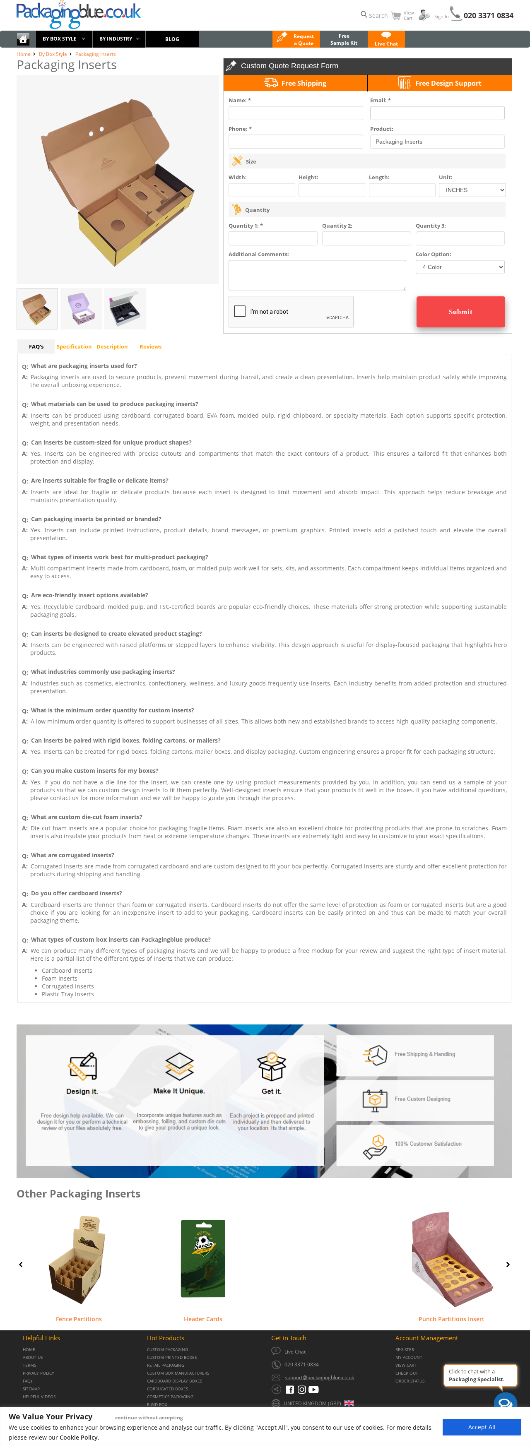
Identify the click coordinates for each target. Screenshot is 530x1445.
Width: (238, 177)
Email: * (380, 100)
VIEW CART (406, 1365)
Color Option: (433, 254)
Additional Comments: (259, 254)
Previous (21, 1264)
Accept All (482, 1427)
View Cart (409, 15)
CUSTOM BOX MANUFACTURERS (178, 1373)
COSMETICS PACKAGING (170, 1396)
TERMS (29, 1365)
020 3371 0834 (488, 15)
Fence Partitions (79, 1318)
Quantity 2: (337, 225)
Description (112, 346)
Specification (74, 346)
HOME (29, 1349)
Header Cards (203, 1318)
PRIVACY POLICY (38, 1373)
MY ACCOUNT (408, 1357)
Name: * (240, 100)
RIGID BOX (157, 1404)
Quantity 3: (431, 225)
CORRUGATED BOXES (167, 1389)
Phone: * (240, 128)
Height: (308, 177)
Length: (379, 177)
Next (508, 1264)
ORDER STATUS (409, 1381)
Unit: (446, 177)
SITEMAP (31, 1389)
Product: (381, 128)
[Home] (23, 44)
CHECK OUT (406, 1373)
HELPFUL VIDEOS (39, 1396)
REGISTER (404, 1349)
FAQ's (36, 346)
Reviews (150, 346)
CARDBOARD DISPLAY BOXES (174, 1381)
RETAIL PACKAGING (165, 1365)
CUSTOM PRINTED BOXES (172, 1357)
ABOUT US (33, 1357)
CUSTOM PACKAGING (167, 1349)
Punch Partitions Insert (451, 1318)
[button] (386, 40)
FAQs (28, 1381)
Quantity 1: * (246, 225)
